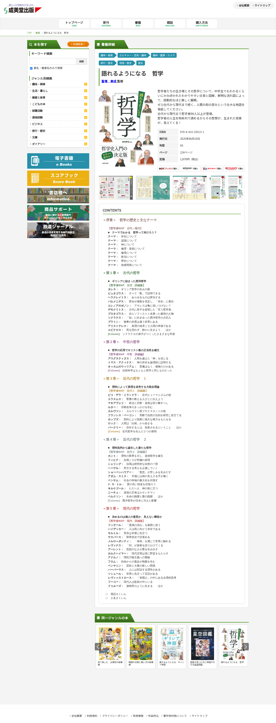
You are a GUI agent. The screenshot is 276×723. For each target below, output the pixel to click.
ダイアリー (38, 144)
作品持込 (153, 716)
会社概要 (244, 5)
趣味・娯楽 (38, 84)
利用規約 (92, 716)
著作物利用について (175, 716)
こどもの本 (38, 104)
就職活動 (37, 110)
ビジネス (37, 124)
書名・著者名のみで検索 (48, 68)
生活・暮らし (40, 91)
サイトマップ (262, 5)
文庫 (34, 137)
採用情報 (138, 716)
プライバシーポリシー (115, 716)
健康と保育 (38, 97)
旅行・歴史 (38, 131)
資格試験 (37, 117)
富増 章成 (109, 81)
